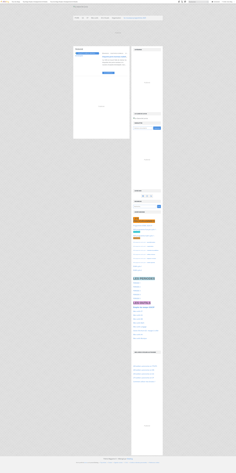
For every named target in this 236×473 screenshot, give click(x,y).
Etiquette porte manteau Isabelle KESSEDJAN (118, 57)
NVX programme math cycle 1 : (144, 242)
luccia (85, 462)
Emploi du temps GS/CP (143, 307)
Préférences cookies (154, 462)
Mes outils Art (138, 334)
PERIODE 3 (136, 291)
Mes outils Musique (140, 338)
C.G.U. (126, 462)
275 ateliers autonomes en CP (143, 378)
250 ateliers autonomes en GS (143, 374)
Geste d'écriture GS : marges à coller (146, 331)
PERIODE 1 (136, 283)
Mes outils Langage (139, 327)
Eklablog (130, 459)
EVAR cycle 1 (137, 266)
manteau (92, 53)
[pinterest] (185, 2)
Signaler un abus (118, 462)
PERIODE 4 (136, 295)
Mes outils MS (138, 319)
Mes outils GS (138, 315)
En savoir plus (108, 73)
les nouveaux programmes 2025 (135, 18)
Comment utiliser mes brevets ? (144, 382)
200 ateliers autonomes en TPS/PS (145, 366)
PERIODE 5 (136, 298)
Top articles (103, 462)
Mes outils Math (138, 323)
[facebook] (179, 2)
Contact (110, 462)
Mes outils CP (138, 311)
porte (97, 53)
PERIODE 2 (136, 287)
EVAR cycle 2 (137, 270)
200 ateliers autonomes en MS (143, 370)
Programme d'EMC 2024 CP (142, 226)
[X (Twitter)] (182, 2)
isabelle (86, 53)
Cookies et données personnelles (138, 462)
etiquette (81, 53)
